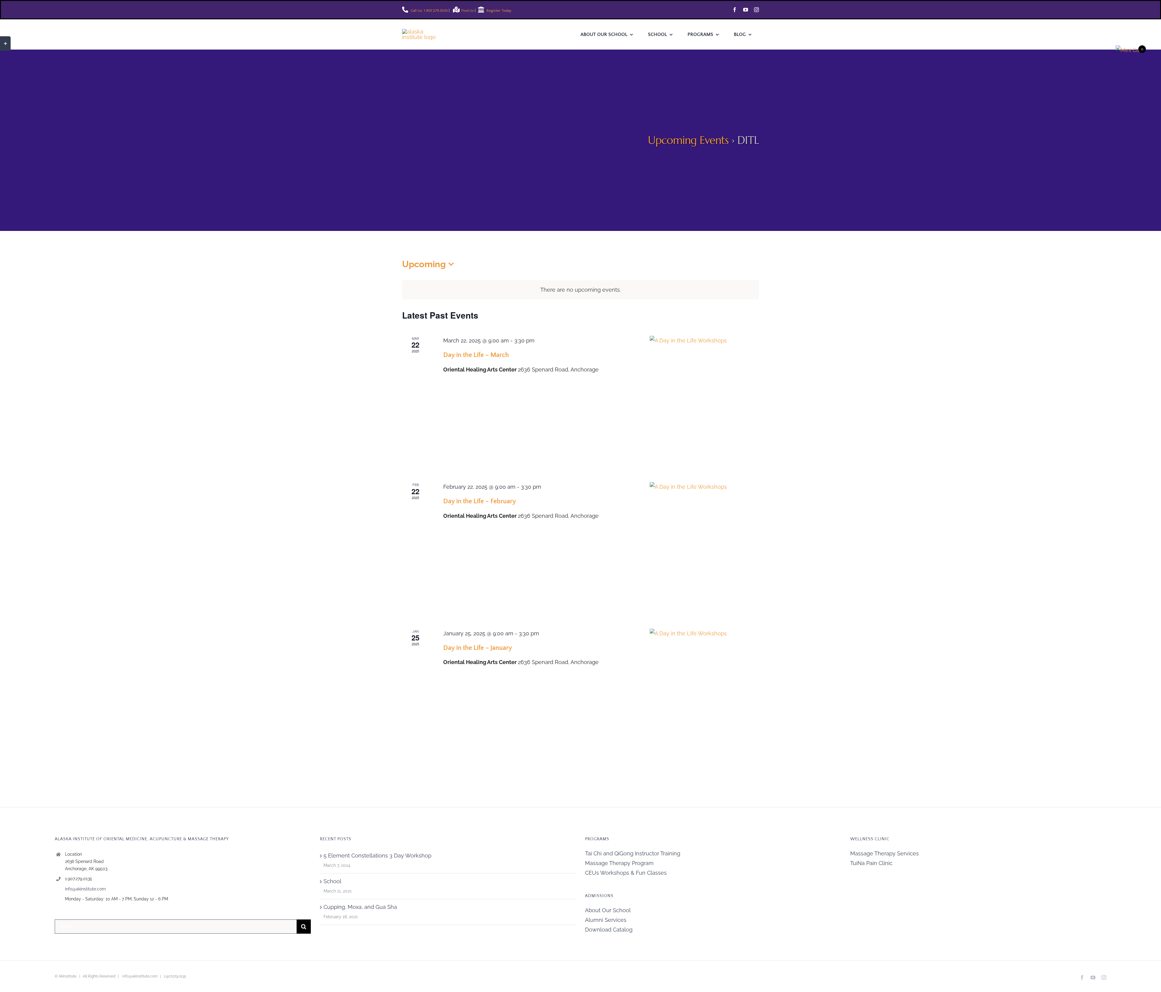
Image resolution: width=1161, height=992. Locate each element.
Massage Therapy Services (884, 853)
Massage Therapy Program (619, 863)
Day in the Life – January (477, 648)
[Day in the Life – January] (704, 694)
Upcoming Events (688, 140)
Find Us (468, 10)
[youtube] (745, 9)
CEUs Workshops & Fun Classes (626, 873)
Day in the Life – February (479, 501)
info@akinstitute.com (85, 889)
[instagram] (756, 9)
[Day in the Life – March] (704, 402)
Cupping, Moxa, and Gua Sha (360, 907)
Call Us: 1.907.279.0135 (429, 10)
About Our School (608, 910)
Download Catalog (609, 929)
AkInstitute (67, 976)
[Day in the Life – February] (704, 548)
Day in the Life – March (476, 355)
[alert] (580, 290)
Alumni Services (605, 920)
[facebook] (734, 9)
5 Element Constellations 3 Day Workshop (377, 855)
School (332, 881)
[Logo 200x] (423, 31)
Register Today (499, 10)
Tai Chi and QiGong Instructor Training (632, 853)
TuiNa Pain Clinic (871, 863)
